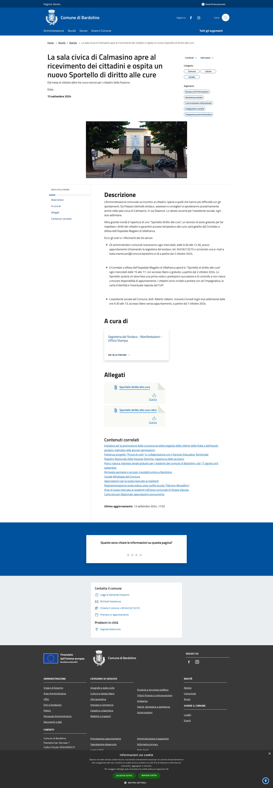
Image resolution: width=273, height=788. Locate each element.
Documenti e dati (53, 722)
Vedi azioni (205, 57)
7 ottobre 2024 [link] (197, 303)
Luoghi (187, 715)
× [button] (269, 753)
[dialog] (136, 769)
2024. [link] (189, 254)
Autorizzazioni (144, 712)
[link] (189, 254)
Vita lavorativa (98, 699)
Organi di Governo (53, 688)
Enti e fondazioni (53, 705)
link (166, 769)
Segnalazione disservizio (103, 744)
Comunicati (190, 693)
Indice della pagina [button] (60, 189)
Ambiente (142, 701)
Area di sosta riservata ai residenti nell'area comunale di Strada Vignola (146, 490)
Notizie (73, 43)
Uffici (46, 699)
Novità (61, 43)
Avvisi (187, 699)
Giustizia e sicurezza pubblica (152, 690)
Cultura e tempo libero (102, 693)
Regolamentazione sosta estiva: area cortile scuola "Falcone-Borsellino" (147, 485)
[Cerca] (225, 17)
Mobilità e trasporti (100, 716)
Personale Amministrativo (58, 716)
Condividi (189, 57)
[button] (136, 782)
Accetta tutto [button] (124, 775)
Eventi (187, 720)
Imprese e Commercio (101, 705)
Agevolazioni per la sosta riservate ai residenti (131, 481)
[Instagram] (197, 17)
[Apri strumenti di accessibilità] (266, 781)
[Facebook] (189, 17)
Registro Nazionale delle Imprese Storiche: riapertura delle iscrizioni (144, 459)
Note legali (143, 750)
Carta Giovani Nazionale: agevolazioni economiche (134, 494)
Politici (47, 710)
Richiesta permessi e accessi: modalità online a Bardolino (138, 472)
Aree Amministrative (55, 693)
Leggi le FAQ (97, 750)
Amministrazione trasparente (153, 739)
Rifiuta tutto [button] (149, 775)
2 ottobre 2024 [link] (206, 272)
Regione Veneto (52, 4)
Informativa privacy (147, 744)
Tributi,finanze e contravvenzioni (154, 695)
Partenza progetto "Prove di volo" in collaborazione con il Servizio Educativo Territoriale (156, 454)
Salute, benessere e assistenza (153, 707)
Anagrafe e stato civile (102, 688)
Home (50, 43)
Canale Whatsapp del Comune (122, 476)
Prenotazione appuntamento (105, 739)
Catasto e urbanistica (101, 710)
